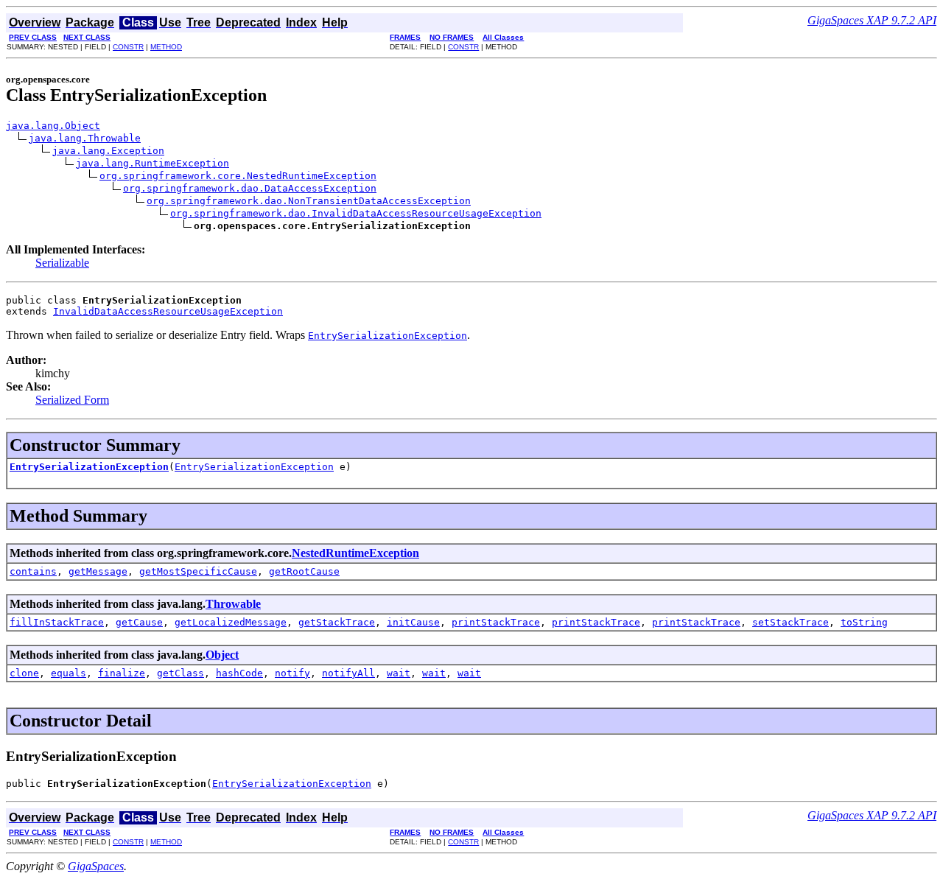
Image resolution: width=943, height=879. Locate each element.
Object (222, 654)
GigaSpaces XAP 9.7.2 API (871, 20)
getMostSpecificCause (198, 571)
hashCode (239, 673)
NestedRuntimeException (355, 553)
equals (68, 673)
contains (33, 571)
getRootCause (304, 571)
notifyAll (348, 673)
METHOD (166, 47)
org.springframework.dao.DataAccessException (249, 188)
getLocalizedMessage (231, 622)
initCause (413, 622)
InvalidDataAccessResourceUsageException (168, 311)
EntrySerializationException (89, 466)
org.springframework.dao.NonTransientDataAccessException (309, 200)
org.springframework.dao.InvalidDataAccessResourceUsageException (355, 213)
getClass (180, 673)
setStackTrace (790, 622)
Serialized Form (72, 399)
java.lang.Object (53, 125)
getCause (139, 622)
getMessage (98, 571)
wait (398, 673)
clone (24, 673)
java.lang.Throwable (85, 138)
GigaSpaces (96, 866)
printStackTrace (496, 622)
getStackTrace (336, 622)
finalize (121, 673)
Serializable (62, 262)
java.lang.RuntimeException (152, 163)
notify (292, 673)
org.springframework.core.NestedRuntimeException (237, 175)
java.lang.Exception (108, 150)
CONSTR (128, 47)
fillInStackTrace (57, 622)
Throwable (233, 604)
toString (864, 622)
